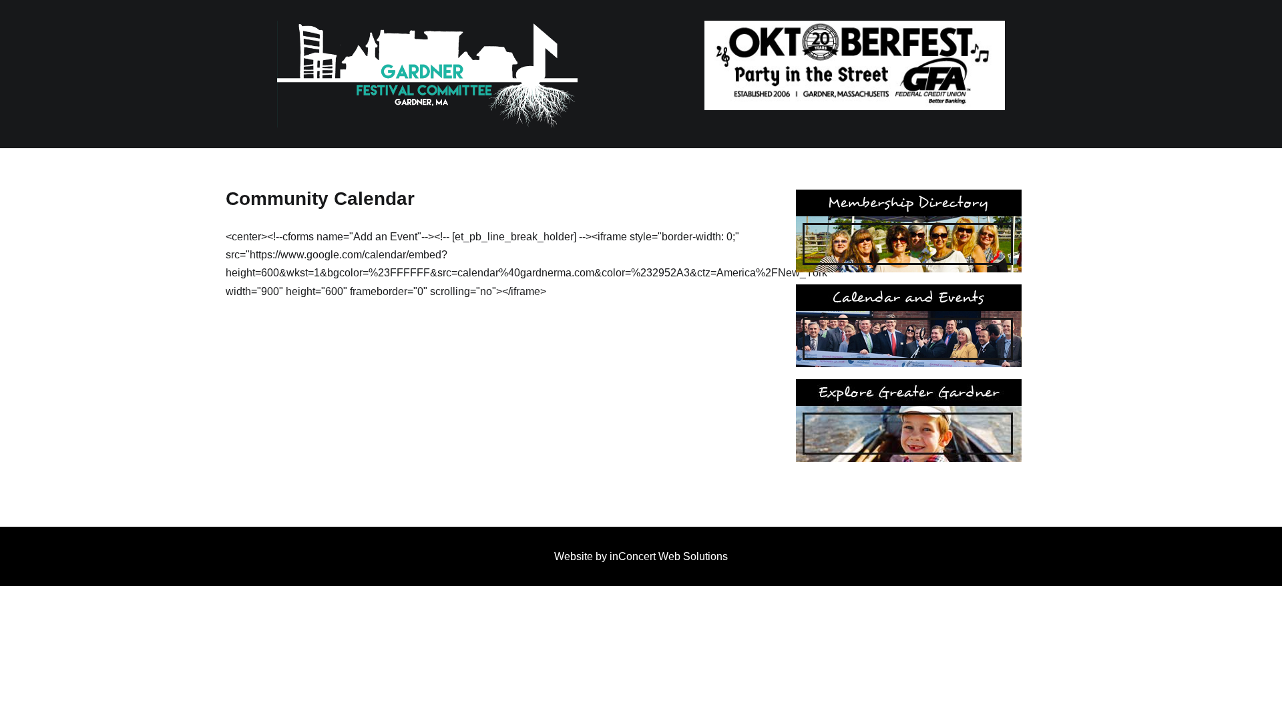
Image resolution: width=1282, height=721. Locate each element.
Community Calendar (909, 325)
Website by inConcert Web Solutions (641, 556)
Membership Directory (909, 231)
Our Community (909, 420)
